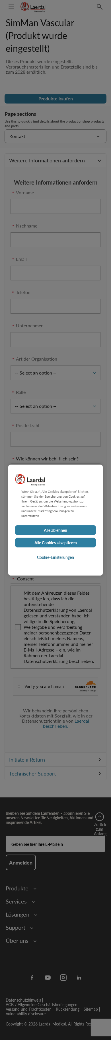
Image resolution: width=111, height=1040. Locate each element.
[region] (55, 519)
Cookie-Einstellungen (55, 557)
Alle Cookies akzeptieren (55, 542)
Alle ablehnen (55, 530)
